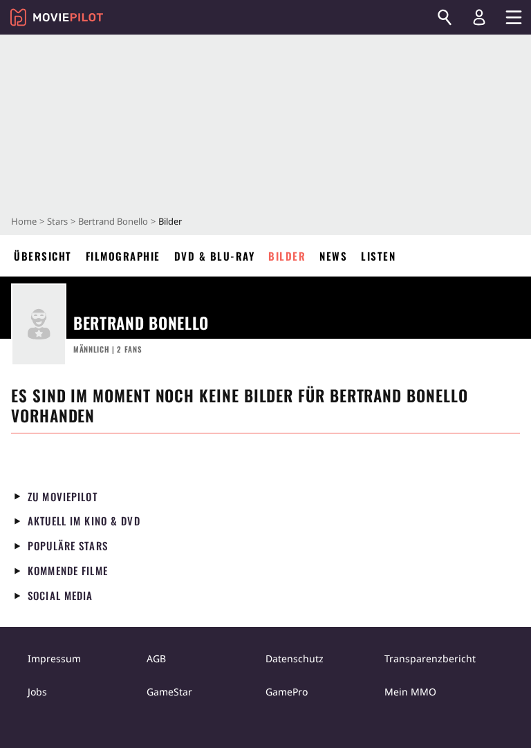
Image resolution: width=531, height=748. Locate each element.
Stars (57, 221)
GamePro (287, 691)
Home (24, 221)
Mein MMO (410, 691)
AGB (156, 658)
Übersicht (43, 255)
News (333, 255)
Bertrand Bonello (113, 221)
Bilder (287, 255)
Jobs (37, 691)
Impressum (54, 658)
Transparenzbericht (430, 658)
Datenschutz (295, 658)
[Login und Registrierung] (479, 17)
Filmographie (123, 255)
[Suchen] (444, 17)
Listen (378, 255)
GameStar (169, 691)
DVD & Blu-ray (214, 255)
